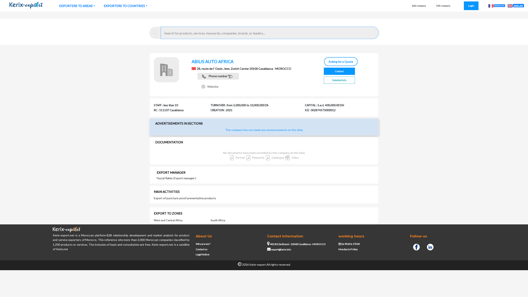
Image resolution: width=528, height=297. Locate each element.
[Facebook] (416, 246)
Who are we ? (203, 243)
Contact (339, 71)
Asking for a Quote (340, 61)
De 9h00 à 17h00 (350, 243)
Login (471, 5)
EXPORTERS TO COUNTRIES (124, 6)
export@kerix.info (281, 249)
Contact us (201, 249)
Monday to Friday (348, 249)
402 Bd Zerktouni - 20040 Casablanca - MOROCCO (298, 244)
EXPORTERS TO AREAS (76, 6)
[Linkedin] (430, 246)
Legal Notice (202, 254)
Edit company (443, 5)
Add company (419, 5)
